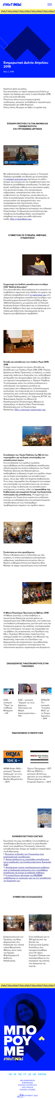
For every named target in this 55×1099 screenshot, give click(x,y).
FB (10, 1074)
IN (15, 1074)
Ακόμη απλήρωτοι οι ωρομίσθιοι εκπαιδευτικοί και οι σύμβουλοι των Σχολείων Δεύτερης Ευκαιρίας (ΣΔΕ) (27, 862)
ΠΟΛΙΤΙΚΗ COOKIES (27, 1089)
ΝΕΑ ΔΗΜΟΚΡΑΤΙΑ (27, 1080)
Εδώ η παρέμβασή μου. (21, 218)
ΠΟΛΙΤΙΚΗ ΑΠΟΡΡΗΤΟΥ (27, 1085)
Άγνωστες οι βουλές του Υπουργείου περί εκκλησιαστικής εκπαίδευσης (23, 855)
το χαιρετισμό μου (38, 294)
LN (29, 1074)
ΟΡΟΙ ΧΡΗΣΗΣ (27, 1087)
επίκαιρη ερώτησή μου (16, 179)
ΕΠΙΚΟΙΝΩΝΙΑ (27, 1082)
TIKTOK (42, 1074)
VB (34, 1074)
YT (24, 1074)
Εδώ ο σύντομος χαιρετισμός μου (30, 409)
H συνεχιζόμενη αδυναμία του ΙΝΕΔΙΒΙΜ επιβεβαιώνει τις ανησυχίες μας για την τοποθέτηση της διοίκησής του (27, 878)
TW (20, 1074)
